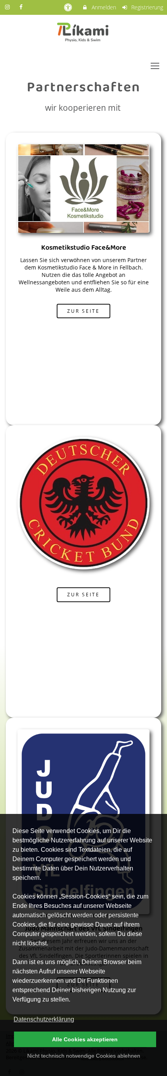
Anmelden (103, 7)
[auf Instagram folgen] (8, 7)
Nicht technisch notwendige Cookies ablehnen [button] (83, 1056)
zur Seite (83, 311)
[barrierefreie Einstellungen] (68, 7)
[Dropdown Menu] (155, 66)
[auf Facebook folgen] (22, 7)
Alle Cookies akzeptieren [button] (85, 1039)
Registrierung (146, 7)
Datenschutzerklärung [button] (44, 1019)
